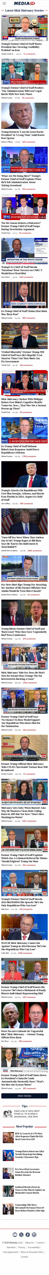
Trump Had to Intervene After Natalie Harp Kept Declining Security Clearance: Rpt (29, 1154)
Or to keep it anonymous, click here (26, 1115)
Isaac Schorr (5, 277)
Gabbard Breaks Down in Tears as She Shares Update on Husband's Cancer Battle (30, 1189)
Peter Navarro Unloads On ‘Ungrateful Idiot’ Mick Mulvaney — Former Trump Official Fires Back (22, 1034)
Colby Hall (4, 953)
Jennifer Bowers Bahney (9, 550)
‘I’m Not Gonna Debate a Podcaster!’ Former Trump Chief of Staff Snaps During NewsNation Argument (21, 226)
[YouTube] (15, 1235)
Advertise (11, 1247)
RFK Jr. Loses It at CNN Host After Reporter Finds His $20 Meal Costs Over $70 (29, 1136)
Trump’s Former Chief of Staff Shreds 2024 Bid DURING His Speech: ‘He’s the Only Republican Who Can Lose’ (22, 902)
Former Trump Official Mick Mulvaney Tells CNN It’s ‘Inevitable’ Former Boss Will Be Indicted (24, 767)
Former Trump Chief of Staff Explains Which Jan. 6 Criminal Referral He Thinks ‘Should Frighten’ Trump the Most (24, 858)
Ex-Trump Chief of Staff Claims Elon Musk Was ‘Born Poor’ (24, 312)
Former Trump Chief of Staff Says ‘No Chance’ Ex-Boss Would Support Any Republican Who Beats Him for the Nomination (20, 721)
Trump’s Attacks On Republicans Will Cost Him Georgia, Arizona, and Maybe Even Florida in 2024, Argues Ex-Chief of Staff (22, 495)
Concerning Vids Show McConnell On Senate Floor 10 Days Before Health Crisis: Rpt (30, 1207)
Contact (24, 1257)
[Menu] (6, 3)
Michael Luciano (6, 98)
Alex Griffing (5, 503)
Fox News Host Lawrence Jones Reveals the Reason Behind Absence (27, 1171)
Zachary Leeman (7, 774)
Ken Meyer (5, 1041)
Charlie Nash (5, 233)
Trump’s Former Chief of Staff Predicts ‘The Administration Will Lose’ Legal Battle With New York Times (22, 91)
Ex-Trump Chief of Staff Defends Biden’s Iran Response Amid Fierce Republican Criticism (20, 449)
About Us (29, 1243)
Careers (40, 1243)
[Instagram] (34, 1235)
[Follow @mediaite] (21, 1235)
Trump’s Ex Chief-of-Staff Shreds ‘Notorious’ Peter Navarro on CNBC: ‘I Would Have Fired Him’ (21, 270)
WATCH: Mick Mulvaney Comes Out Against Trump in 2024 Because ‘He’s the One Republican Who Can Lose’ (23, 946)
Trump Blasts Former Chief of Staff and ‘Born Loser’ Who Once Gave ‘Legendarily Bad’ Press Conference (24, 632)
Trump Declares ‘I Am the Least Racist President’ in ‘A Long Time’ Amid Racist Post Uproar (23, 135)
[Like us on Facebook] (28, 1235)
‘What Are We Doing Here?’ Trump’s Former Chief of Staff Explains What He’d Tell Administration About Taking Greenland (21, 180)
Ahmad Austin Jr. (7, 54)
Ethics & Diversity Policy (32, 1252)
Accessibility (34, 1247)
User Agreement (10, 1252)
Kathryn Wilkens (7, 142)
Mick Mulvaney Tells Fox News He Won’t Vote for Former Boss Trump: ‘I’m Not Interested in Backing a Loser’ (23, 676)
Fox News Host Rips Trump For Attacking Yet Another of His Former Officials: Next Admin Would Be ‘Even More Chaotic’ (24, 588)
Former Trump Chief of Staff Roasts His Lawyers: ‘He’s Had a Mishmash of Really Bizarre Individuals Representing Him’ (23, 990)
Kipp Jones (5, 909)
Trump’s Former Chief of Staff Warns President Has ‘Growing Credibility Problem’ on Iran (21, 47)
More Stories (24, 1096)
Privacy (21, 1247)
